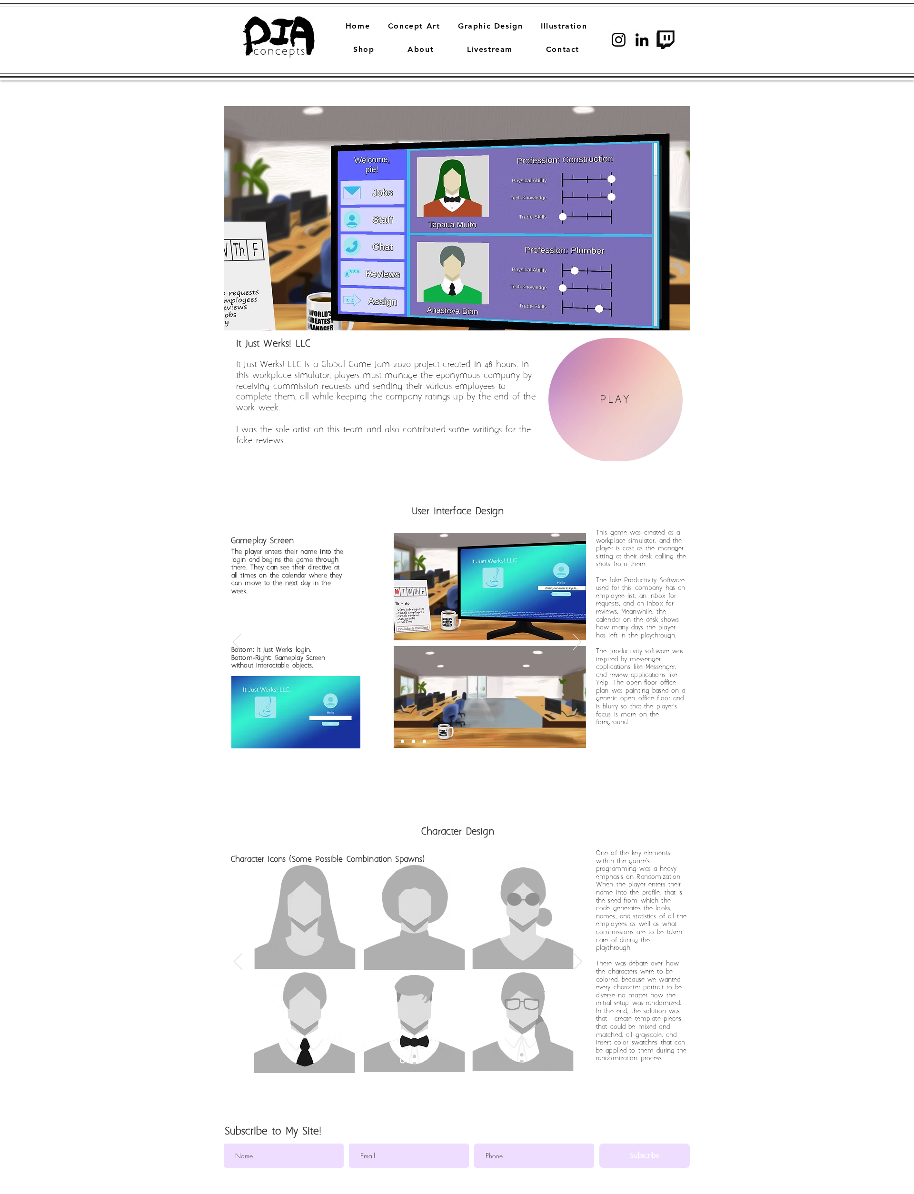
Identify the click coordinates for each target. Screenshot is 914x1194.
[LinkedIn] (642, 39)
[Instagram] (618, 39)
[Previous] (237, 643)
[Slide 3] (424, 741)
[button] (457, 218)
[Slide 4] (413, 741)
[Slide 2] (401, 741)
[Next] (577, 643)
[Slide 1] (389, 741)
